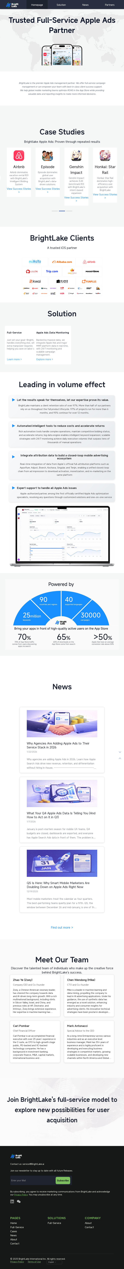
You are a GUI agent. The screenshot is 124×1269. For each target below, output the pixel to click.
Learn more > (14, 359)
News (85, 4)
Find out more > (62, 927)
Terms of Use (34, 1261)
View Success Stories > (19, 199)
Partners (109, 4)
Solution (61, 4)
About (13, 1239)
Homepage (37, 4)
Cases (13, 1231)
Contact (14, 1243)
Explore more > (44, 359)
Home (13, 1223)
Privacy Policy (21, 1194)
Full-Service (17, 1227)
